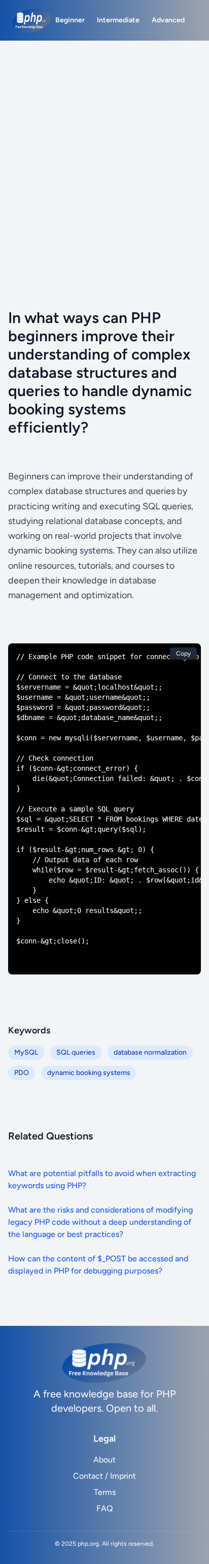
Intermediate (118, 20)
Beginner (70, 20)
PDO (21, 1072)
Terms (105, 1492)
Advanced (168, 20)
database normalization (150, 1052)
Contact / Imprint (104, 1476)
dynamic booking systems (88, 1072)
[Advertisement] (104, 150)
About (104, 1459)
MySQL (26, 1052)
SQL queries (75, 1052)
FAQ (104, 1508)
